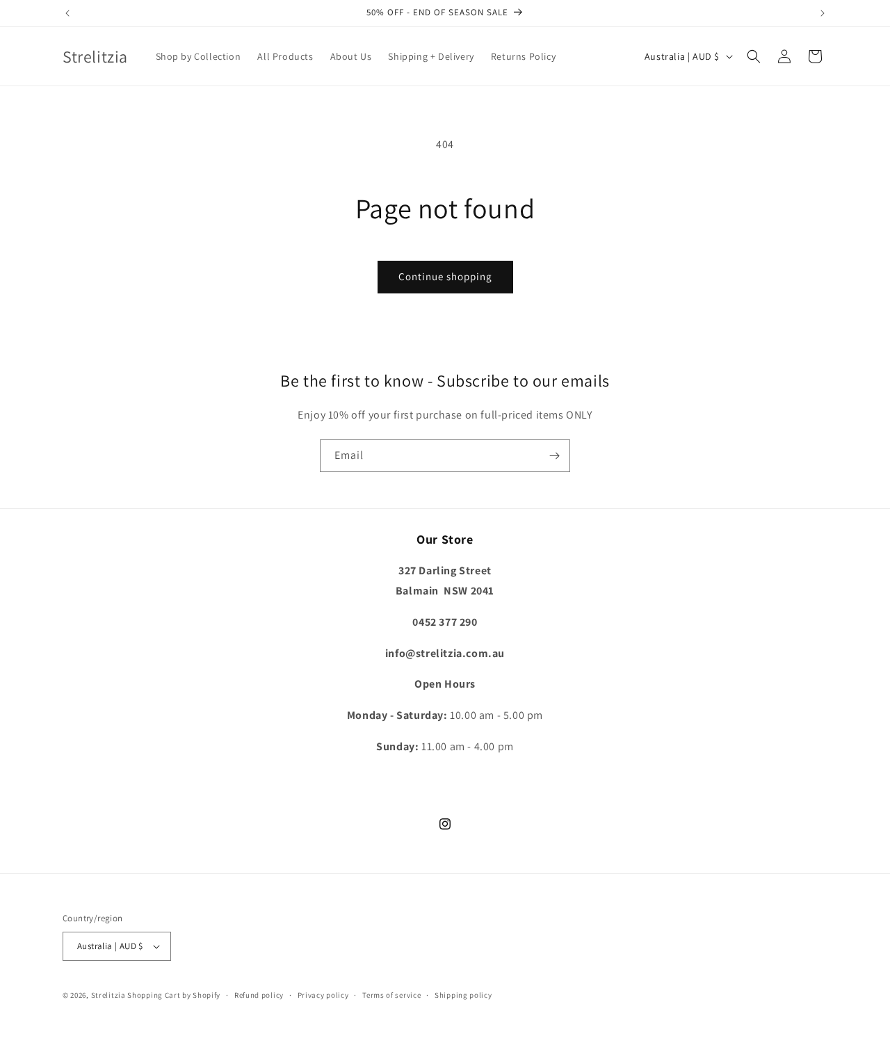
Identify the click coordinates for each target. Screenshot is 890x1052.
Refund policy (259, 995)
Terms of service (391, 995)
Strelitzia (108, 995)
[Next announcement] (822, 13)
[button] (753, 56)
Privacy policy (323, 995)
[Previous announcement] (67, 13)
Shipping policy (463, 995)
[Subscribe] (554, 455)
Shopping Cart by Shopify (173, 995)
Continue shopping (445, 276)
